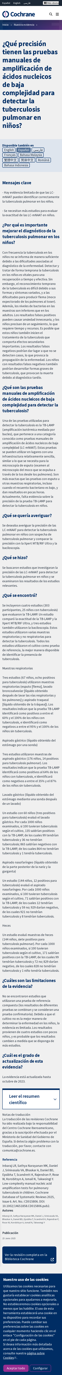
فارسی (26, 2)
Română (43, 160)
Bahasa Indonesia (16, 165)
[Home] (18, 14)
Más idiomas (53, 2)
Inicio (5, 24)
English (16, 2)
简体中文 (27, 160)
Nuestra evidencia (24, 24)
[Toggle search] (50, 14)
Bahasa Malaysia (31, 155)
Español (6, 2)
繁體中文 (10, 160)
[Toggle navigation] (57, 14)
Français (10, 155)
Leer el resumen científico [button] (24, 1099)
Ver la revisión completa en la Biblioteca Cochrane (26, 1257)
